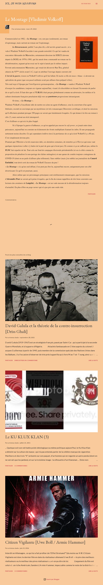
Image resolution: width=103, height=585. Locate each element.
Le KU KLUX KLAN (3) (27, 437)
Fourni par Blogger (52, 579)
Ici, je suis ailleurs (20, 3)
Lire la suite (93, 360)
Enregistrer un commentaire (26, 360)
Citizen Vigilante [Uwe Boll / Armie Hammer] (45, 542)
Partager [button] (91, 194)
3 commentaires (20, 466)
